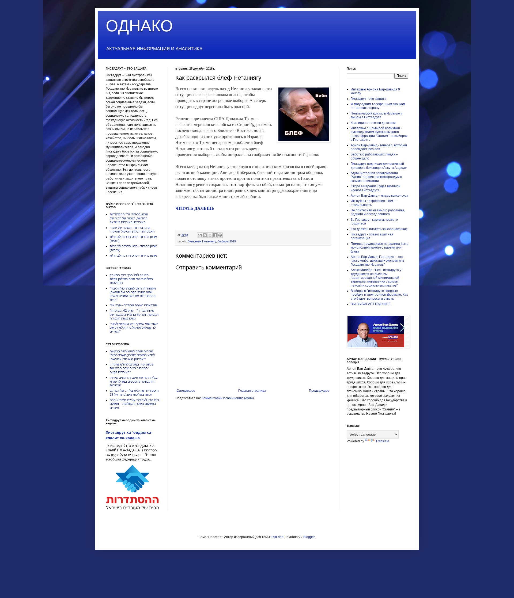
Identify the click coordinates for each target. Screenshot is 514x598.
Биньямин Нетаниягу (202, 241)
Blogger (309, 537)
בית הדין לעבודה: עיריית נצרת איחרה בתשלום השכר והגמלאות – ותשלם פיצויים (134, 404)
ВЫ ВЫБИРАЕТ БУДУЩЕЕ (371, 304)
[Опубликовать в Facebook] (215, 235)
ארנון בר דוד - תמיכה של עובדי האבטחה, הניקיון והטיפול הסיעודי (132, 229)
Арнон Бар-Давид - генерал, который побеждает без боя (379, 147)
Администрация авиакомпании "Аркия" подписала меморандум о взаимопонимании (376, 177)
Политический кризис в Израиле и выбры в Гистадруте (377, 115)
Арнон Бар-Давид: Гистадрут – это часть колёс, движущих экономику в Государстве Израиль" (377, 260)
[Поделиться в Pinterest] (220, 235)
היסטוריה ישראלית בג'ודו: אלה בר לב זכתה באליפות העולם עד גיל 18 (134, 392)
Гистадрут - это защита (368, 99)
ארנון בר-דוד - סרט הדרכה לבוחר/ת (133, 255)
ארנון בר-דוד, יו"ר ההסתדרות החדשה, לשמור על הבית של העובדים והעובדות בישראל (129, 218)
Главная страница (252, 391)
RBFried (277, 537)
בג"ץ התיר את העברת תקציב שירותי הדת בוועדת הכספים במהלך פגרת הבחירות (133, 381)
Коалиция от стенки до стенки (373, 123)
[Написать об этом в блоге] (204, 235)
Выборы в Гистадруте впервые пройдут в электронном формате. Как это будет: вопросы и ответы (379, 294)
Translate (382, 441)
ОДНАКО (139, 26)
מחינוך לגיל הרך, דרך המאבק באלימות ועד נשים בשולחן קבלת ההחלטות (131, 279)
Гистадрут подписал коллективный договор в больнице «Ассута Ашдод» (379, 165)
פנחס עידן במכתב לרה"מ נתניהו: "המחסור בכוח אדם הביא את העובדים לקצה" (131, 368)
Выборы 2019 (227, 241)
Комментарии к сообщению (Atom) (228, 398)
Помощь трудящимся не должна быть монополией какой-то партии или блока (379, 247)
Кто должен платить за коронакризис (379, 229)
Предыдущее (319, 391)
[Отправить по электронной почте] (199, 235)
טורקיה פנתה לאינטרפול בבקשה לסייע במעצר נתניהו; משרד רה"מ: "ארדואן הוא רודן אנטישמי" (132, 355)
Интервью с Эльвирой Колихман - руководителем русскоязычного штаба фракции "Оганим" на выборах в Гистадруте (379, 134)
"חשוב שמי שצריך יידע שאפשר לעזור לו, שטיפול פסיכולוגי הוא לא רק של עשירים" (134, 328)
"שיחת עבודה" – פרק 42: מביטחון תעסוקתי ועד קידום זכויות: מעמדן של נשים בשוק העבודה (134, 314)
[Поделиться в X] (210, 235)
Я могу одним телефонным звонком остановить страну (378, 106)
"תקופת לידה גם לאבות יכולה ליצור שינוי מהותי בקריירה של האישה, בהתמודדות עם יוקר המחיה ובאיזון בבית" (133, 294)
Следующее (186, 391)
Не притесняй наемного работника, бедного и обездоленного (378, 212)
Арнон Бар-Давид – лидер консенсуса (379, 195)
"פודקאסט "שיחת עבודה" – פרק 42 (133, 305)
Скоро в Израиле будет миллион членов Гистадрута (375, 188)
